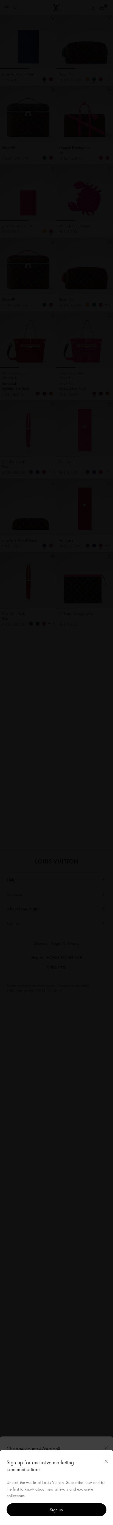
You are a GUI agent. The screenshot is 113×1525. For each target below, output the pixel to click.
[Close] (106, 1461)
